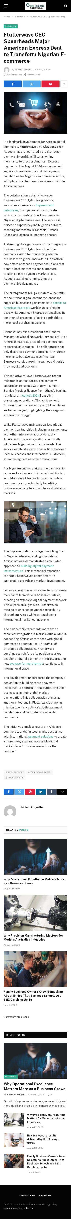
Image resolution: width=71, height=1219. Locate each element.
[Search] (65, 6)
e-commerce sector (40, 772)
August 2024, (31, 395)
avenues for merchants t (26, 663)
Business (10, 26)
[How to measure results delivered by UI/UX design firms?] (14, 1140)
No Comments (14, 74)
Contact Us (27, 1195)
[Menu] (6, 6)
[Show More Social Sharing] (63, 84)
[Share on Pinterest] (51, 84)
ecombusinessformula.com (18, 1208)
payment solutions (40, 736)
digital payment (14, 772)
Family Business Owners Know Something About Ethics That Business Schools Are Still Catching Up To (33, 995)
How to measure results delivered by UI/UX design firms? (43, 1139)
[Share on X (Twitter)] (32, 84)
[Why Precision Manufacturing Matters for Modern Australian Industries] (35, 913)
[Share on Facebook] (13, 84)
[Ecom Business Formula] (35, 6)
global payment (14, 777)
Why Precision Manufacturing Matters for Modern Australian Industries (46, 1118)
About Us (45, 1195)
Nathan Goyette (23, 69)
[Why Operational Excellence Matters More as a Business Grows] (35, 857)
